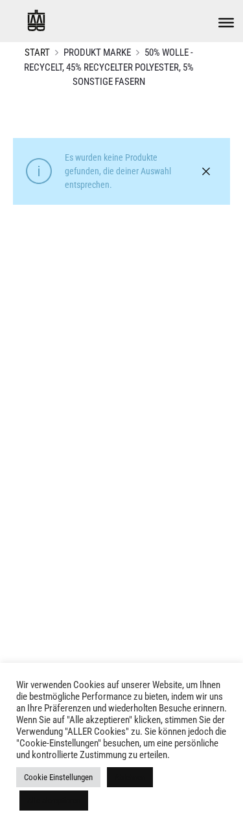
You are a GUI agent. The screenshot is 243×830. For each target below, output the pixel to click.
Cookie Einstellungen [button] (58, 777)
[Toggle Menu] (226, 22)
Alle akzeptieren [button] (53, 800)
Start (37, 52)
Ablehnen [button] (130, 777)
